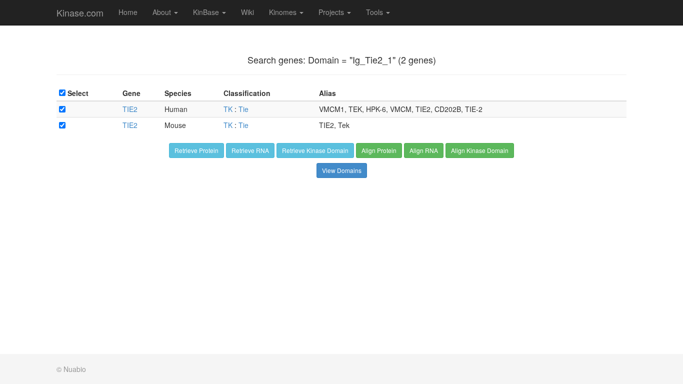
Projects (332, 12)
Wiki (247, 12)
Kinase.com (80, 12)
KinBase (207, 12)
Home (128, 12)
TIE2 (130, 109)
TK (228, 109)
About (162, 12)
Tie (243, 109)
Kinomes (283, 12)
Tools (375, 12)
